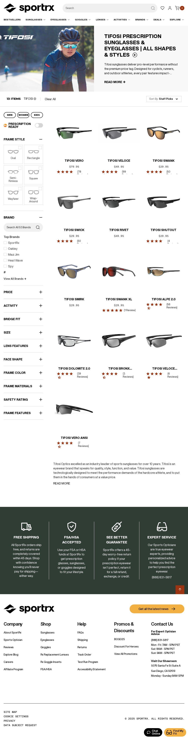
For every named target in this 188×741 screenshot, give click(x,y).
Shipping (82, 640)
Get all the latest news (153, 608)
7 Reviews (83, 444)
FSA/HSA (46, 669)
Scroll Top (180, 589)
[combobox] (110, 8)
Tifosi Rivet (119, 229)
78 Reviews (82, 173)
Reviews (9, 647)
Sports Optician (13, 640)
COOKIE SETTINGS (16, 716)
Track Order (84, 654)
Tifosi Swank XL (119, 299)
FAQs (80, 632)
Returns (82, 647)
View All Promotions (125, 654)
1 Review (129, 310)
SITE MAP (10, 711)
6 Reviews (172, 375)
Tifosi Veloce (119, 160)
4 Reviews (172, 242)
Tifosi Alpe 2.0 (163, 299)
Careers (8, 662)
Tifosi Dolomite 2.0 (74, 368)
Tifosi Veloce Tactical (163, 369)
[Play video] (134, 55)
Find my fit (178, 732)
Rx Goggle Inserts (51, 662)
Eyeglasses (47, 640)
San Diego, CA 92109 (163, 671)
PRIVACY (9, 720)
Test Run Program (87, 662)
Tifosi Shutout (163, 229)
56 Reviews (172, 306)
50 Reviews (172, 173)
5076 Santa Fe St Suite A (166, 665)
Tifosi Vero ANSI (74, 437)
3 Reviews (128, 375)
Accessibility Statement (91, 669)
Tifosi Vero (74, 160)
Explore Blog (11, 654)
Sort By (153, 99)
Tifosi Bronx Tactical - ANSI (118, 369)
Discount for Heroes (126, 646)
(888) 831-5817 (160, 640)
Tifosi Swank (163, 160)
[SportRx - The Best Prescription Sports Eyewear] (29, 9)
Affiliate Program (13, 669)
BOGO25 (119, 639)
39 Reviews (82, 375)
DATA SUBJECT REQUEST (20, 725)
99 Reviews (127, 173)
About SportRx (12, 632)
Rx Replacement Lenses (55, 654)
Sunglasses (48, 632)
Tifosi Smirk (74, 299)
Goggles (46, 647)
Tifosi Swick (74, 229)
